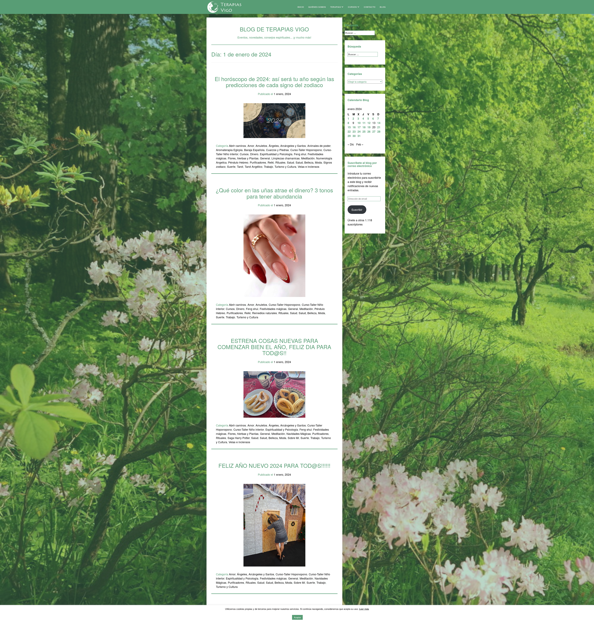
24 (359, 132)
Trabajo (268, 166)
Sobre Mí (293, 438)
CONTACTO (369, 7)
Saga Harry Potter (239, 438)
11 (364, 123)
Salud (290, 162)
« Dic (351, 144)
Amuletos (261, 146)
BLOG (383, 7)
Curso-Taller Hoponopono (306, 150)
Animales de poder (318, 146)
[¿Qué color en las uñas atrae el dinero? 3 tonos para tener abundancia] (274, 255)
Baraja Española (254, 150)
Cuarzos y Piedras (277, 150)
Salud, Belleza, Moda (309, 162)
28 (378, 132)
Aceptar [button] (297, 617)
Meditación (308, 158)
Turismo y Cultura (285, 166)
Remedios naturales (264, 313)
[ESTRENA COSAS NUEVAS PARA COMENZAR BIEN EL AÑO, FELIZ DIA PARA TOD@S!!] (274, 394)
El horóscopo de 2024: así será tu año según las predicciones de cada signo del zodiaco (274, 82)
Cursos (244, 154)
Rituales (280, 162)
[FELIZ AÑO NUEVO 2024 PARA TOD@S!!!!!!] (274, 525)
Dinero (254, 154)
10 (359, 123)
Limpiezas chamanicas (285, 158)
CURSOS (352, 7)
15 (349, 127)
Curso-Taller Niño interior (248, 429)
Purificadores (258, 162)
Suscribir (356, 210)
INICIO (300, 7)
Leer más (364, 609)
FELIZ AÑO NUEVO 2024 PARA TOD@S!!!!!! (274, 465)
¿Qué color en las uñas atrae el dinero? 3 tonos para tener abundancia (274, 193)
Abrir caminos (237, 146)
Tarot (240, 166)
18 (364, 127)
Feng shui (300, 154)
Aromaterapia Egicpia (229, 150)
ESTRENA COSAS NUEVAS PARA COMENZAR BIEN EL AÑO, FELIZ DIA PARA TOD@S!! (274, 347)
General (265, 158)
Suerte (231, 166)
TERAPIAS (336, 7)
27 (373, 132)
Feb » (359, 144)
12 (368, 123)
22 (349, 132)
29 (349, 136)
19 (368, 127)
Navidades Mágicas (298, 434)
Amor (251, 146)
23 (354, 132)
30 (354, 136)
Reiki (271, 162)
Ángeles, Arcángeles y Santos (287, 146)
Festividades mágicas (273, 309)
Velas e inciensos (308, 166)
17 (359, 127)
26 (368, 132)
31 (359, 136)
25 (364, 132)
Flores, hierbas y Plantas (243, 158)
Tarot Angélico (253, 166)
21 (378, 127)
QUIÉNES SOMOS (317, 7)
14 (378, 123)
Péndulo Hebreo (238, 162)
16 (354, 127)
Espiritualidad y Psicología (276, 154)
